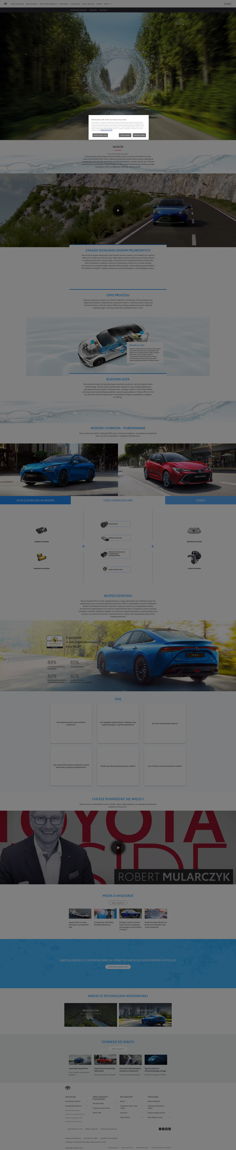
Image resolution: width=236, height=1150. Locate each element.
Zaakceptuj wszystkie (139, 135)
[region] (119, 127)
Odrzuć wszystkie (125, 135)
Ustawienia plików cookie (100, 135)
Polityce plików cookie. (106, 130)
